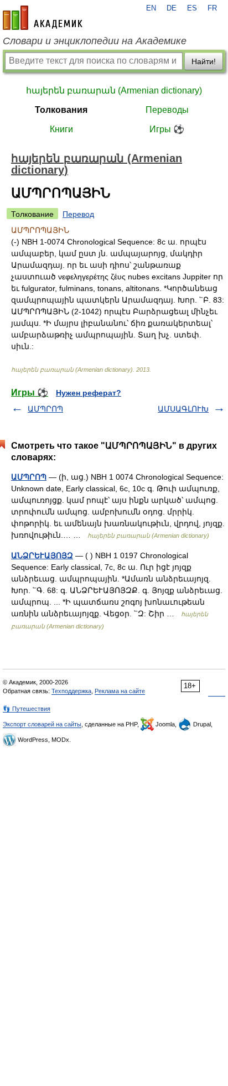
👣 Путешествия (26, 708)
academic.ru (42, 18)
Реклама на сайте (120, 691)
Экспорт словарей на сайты (42, 724)
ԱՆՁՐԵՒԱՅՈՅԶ (42, 555)
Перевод (78, 214)
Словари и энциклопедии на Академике (94, 40)
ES (192, 8)
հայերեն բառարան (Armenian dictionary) (114, 90)
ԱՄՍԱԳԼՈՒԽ (183, 408)
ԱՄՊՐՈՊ (45, 408)
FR (212, 8)
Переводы (167, 110)
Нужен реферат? (88, 392)
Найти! (203, 61)
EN (151, 8)
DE (172, 8)
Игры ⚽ (166, 129)
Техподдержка (71, 691)
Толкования (61, 110)
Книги (61, 129)
